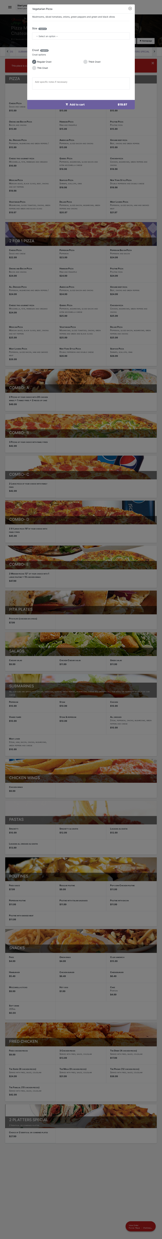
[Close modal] (130, 8)
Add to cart (98, 104)
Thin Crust (42, 68)
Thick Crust (94, 61)
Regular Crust (44, 61)
